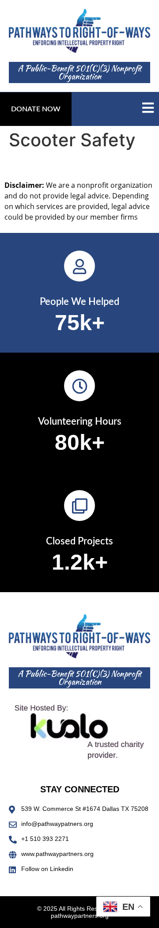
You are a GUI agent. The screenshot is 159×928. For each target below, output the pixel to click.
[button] (36, 109)
